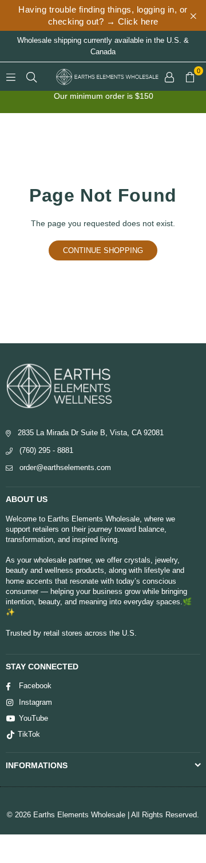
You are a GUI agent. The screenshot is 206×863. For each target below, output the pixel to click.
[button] (190, 76)
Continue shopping (103, 250)
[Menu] (11, 76)
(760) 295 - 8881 (46, 450)
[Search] (31, 76)
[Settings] (169, 76)
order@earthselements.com (65, 467)
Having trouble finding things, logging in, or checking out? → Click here (103, 15)
